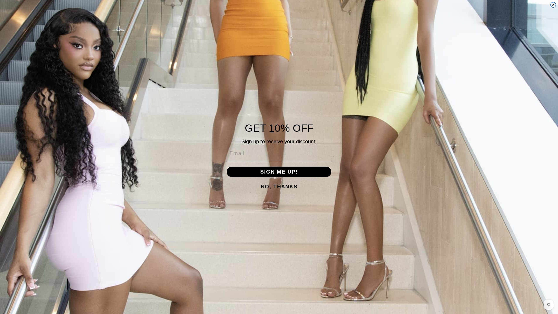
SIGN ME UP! (279, 172)
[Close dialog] (553, 4)
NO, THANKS (279, 186)
